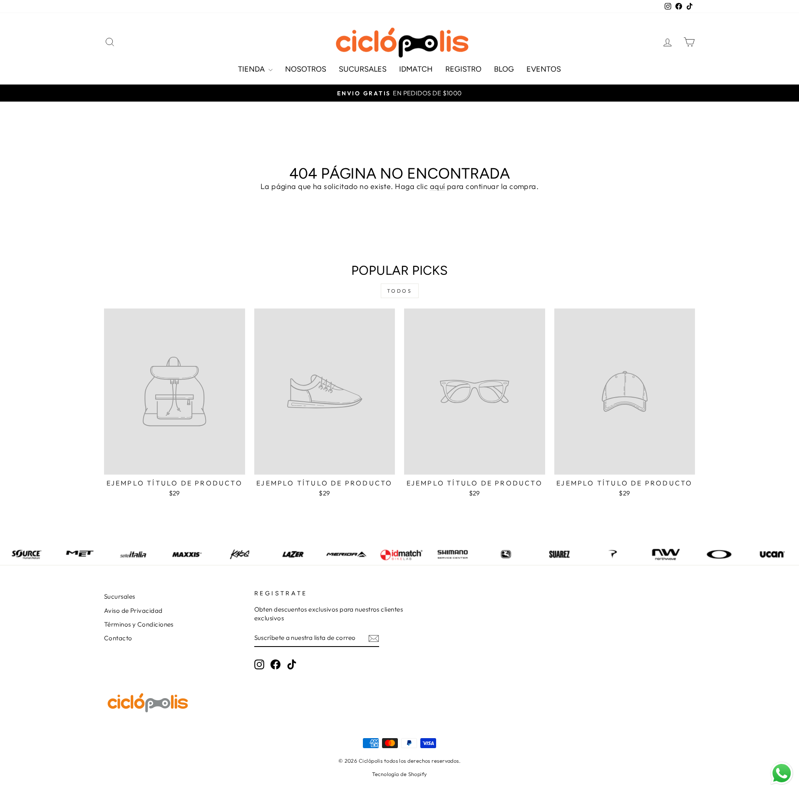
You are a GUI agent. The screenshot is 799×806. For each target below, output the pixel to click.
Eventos (543, 69)
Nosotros (305, 69)
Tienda (252, 69)
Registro (463, 69)
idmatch (416, 69)
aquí (437, 186)
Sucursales (363, 69)
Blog (504, 69)
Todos (399, 291)
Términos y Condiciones (139, 624)
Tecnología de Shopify (399, 774)
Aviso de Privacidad (133, 610)
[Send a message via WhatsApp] (782, 773)
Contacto (118, 638)
